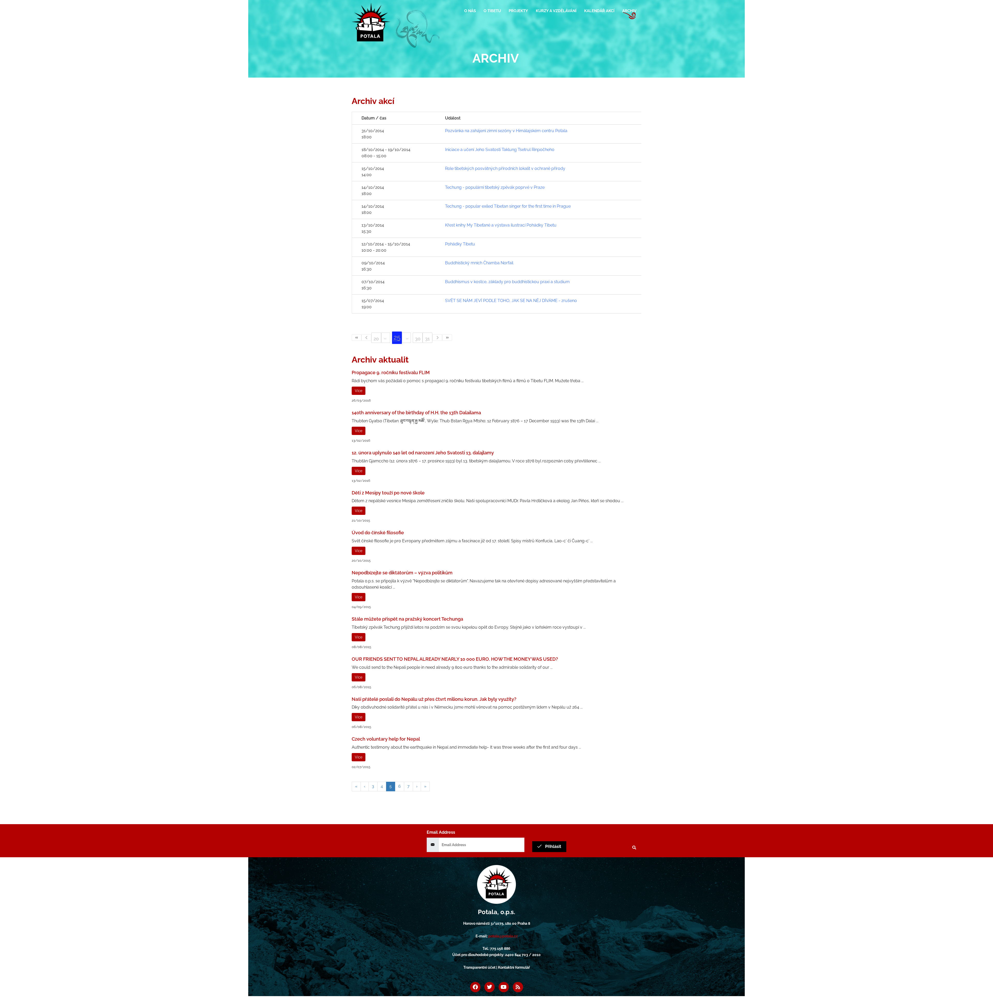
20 (376, 338)
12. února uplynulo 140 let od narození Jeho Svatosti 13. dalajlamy (423, 452)
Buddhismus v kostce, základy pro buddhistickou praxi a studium (507, 281)
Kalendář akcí (599, 11)
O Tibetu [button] (492, 11)
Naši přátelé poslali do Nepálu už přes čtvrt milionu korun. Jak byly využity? (434, 699)
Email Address (441, 832)
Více (358, 391)
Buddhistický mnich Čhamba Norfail (479, 262)
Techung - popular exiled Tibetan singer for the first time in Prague (508, 206)
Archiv (629, 11)
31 (427, 338)
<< (357, 337)
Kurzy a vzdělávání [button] (556, 11)
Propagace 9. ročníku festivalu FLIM (391, 372)
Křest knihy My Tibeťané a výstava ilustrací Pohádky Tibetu (500, 225)
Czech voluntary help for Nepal (386, 739)
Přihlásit (552, 846)
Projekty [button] (518, 11)
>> (447, 337)
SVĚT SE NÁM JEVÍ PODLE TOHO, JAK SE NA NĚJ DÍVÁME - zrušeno (511, 300)
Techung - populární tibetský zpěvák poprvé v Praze (495, 187)
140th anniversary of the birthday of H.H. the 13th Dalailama (416, 412)
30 (417, 338)
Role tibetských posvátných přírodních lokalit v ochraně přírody (505, 168)
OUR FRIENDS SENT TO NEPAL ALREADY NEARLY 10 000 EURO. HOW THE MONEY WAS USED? (455, 659)
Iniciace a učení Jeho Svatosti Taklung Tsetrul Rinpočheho (499, 149)
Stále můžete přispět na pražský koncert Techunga (407, 619)
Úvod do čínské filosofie (378, 532)
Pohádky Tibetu (460, 244)
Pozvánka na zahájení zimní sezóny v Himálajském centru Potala (506, 130)
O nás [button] (470, 11)
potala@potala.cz (503, 936)
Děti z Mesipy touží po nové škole (388, 492)
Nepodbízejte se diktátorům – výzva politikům (402, 572)
